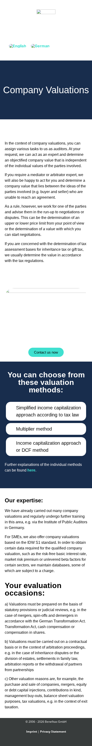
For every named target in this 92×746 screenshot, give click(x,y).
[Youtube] (54, 742)
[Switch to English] (18, 45)
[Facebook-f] (38, 742)
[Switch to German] (40, 45)
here (31, 470)
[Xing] (43, 742)
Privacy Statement (53, 732)
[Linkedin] (48, 742)
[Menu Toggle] (46, 28)
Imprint (31, 732)
